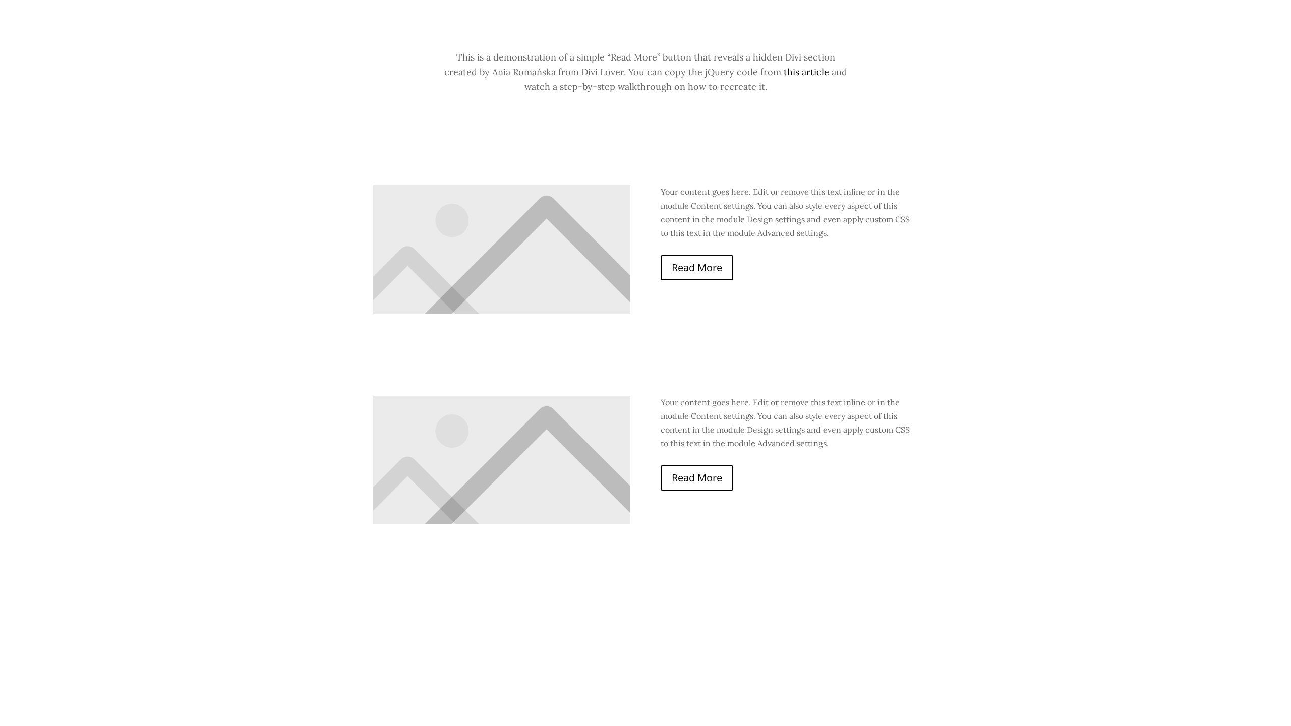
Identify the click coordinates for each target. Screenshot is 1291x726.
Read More (697, 267)
